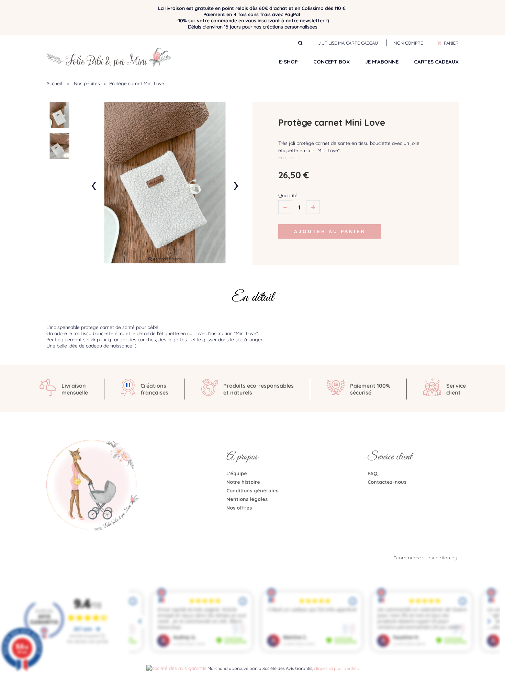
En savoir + (290, 158)
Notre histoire (243, 482)
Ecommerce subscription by (426, 558)
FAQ (373, 473)
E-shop (288, 61)
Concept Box (331, 61)
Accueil (54, 83)
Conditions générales (252, 491)
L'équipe (236, 473)
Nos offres (239, 508)
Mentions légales (247, 499)
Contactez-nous (387, 482)
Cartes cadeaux (436, 61)
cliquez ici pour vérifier (336, 668)
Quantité (288, 195)
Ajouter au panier (330, 231)
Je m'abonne (382, 61)
